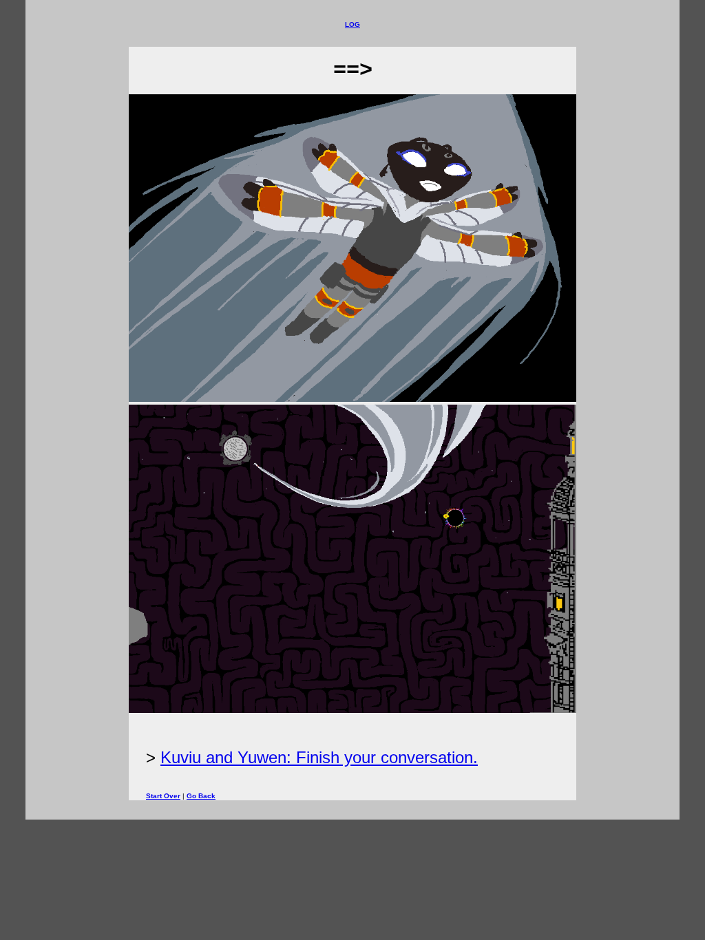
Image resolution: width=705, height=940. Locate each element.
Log (352, 24)
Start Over (163, 796)
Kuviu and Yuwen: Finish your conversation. (319, 757)
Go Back (201, 796)
